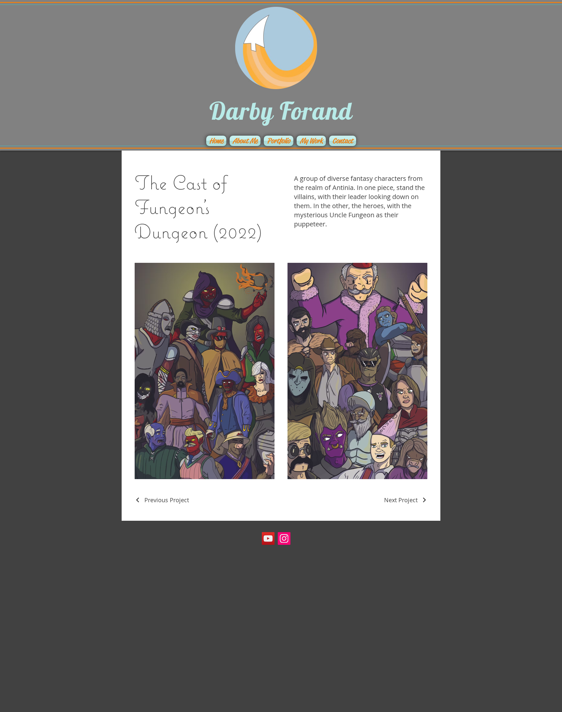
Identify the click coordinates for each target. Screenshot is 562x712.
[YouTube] (268, 538)
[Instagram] (284, 538)
